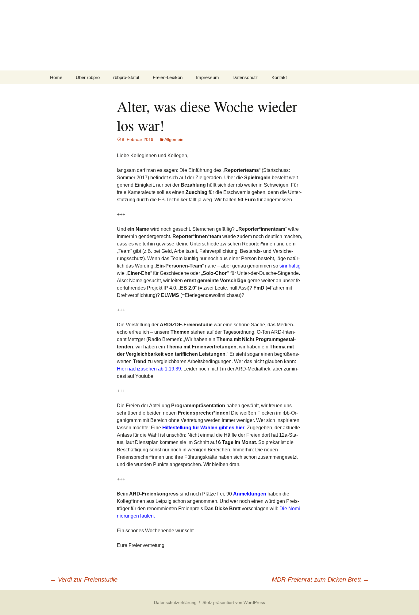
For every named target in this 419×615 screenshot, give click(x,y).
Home (56, 77)
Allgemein (173, 139)
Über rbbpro (88, 77)
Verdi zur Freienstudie (83, 579)
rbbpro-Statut (126, 77)
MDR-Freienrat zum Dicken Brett (320, 579)
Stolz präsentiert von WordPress (233, 602)
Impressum (207, 77)
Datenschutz (245, 77)
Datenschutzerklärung (175, 602)
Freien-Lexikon (168, 77)
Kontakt (279, 77)
